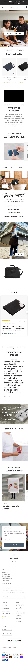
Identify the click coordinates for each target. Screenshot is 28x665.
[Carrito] (25, 7)
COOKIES (18, 618)
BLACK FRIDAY (6, 611)
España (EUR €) (6, 647)
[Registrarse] (24, 596)
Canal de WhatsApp (7, 630)
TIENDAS (4, 605)
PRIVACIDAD (19, 621)
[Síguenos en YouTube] (10, 633)
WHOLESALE (5, 608)
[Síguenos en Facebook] (3, 633)
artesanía (4, 503)
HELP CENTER (19, 605)
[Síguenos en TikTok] (3, 637)
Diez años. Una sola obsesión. (10, 507)
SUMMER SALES (6, 614)
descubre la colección (14, 33)
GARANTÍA (18, 608)
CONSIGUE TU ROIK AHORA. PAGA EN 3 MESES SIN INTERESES (14, 2)
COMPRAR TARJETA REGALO (9, 419)
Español (14, 647)
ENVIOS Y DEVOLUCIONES (20, 612)
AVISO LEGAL (19, 616)
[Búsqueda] (5, 7)
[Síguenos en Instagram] (7, 633)
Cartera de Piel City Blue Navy (9, 77)
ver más (19, 254)
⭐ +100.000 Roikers (5, 617)
